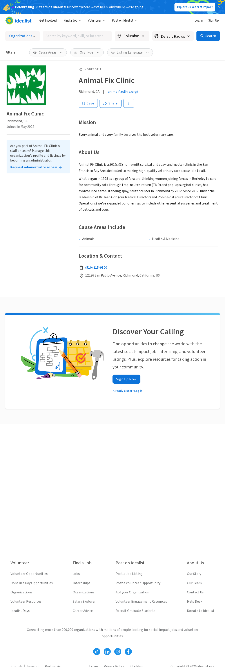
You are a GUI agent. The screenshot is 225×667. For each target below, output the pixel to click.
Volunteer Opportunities (29, 573)
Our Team (194, 583)
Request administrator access (33, 167)
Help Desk (194, 601)
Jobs (76, 573)
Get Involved (48, 20)
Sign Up (213, 20)
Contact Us (195, 592)
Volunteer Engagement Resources (141, 601)
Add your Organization (132, 592)
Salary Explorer (84, 601)
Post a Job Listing (129, 573)
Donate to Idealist (200, 610)
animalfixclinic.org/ (123, 91)
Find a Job (71, 20)
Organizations (21, 592)
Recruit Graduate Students (135, 610)
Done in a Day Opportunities (32, 583)
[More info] (132, 36)
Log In (198, 20)
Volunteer (95, 20)
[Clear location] (143, 36)
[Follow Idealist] (96, 651)
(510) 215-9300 (96, 267)
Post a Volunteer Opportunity (138, 583)
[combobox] (77, 36)
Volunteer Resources (26, 601)
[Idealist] (18, 20)
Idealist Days (20, 610)
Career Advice (83, 610)
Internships (81, 583)
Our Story (194, 573)
